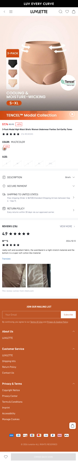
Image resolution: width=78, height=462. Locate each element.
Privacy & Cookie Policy (57, 322)
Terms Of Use (36, 322)
